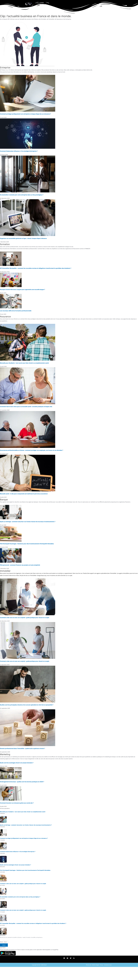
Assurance (72, 4)
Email (1, 942)
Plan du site (88, 964)
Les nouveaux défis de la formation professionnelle (15, 310)
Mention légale (95, 964)
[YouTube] (67, 958)
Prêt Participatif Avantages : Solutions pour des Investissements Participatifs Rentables (27, 543)
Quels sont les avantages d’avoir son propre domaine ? (16, 763)
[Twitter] (70, 958)
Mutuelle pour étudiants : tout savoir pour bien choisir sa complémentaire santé (24, 363)
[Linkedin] (74, 958)
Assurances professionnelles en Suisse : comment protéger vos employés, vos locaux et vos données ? (31, 450)
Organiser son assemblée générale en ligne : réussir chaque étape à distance (23, 238)
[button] (98, 4)
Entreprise (44, 4)
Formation (63, 4)
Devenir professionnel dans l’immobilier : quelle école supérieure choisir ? (22, 748)
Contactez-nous (107, 964)
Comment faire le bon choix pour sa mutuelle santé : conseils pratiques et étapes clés (26, 406)
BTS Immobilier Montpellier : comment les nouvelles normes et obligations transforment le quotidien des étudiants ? (35, 268)
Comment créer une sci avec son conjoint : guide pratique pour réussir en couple (24, 617)
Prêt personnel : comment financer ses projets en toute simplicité (20, 565)
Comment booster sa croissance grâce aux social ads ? (17, 803)
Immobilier (53, 4)
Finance (82, 4)
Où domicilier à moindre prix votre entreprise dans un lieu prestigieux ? (21, 195)
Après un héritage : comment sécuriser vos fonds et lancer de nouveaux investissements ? (27, 521)
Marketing (90, 4)
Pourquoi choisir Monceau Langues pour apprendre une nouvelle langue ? (22, 289)
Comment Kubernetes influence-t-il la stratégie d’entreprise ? (19, 151)
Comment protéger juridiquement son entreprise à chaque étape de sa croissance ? (25, 114)
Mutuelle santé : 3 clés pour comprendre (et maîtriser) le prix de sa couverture (24, 494)
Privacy (101, 964)
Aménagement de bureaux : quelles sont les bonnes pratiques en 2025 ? (22, 781)
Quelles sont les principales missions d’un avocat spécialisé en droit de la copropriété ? (26, 705)
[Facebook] (64, 958)
